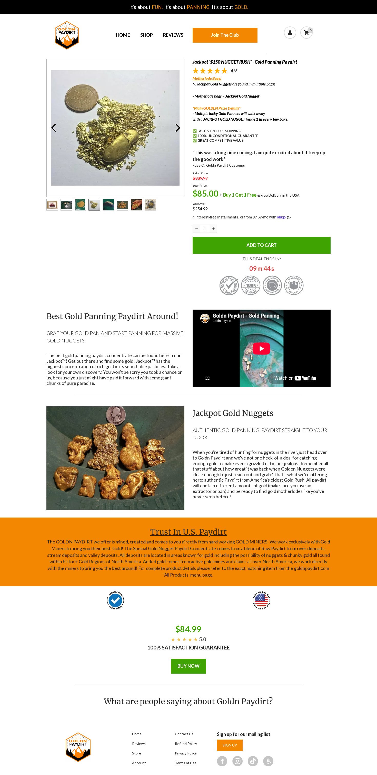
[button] (298, 43)
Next (177, 127)
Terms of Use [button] (185, 763)
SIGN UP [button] (230, 745)
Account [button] (139, 763)
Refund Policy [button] (186, 743)
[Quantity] (196, 229)
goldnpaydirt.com (311, 568)
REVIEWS (173, 35)
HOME (123, 35)
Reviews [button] (139, 743)
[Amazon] (268, 761)
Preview (53, 127)
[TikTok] (253, 761)
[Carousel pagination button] (52, 205)
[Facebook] (222, 761)
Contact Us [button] (184, 734)
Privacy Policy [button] (186, 753)
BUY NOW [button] (188, 666)
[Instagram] (237, 761)
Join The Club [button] (225, 35)
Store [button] (136, 753)
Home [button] (137, 734)
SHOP (146, 35)
